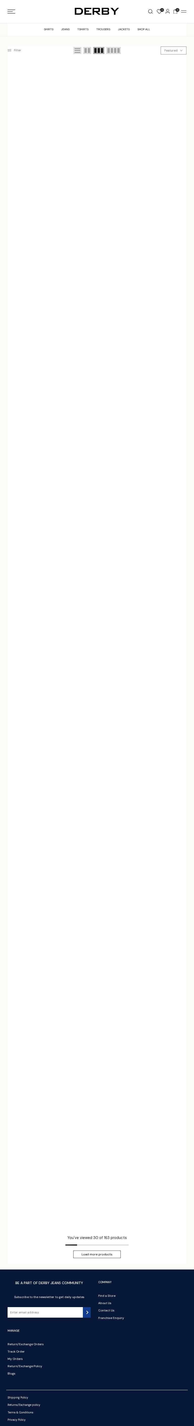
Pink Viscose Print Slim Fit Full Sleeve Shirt (32, 1210)
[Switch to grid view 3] (98, 50)
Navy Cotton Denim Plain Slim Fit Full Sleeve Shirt (33, 270)
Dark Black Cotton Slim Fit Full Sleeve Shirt (33, 1093)
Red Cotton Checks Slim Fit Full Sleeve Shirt (153, 505)
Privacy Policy (17, 1419)
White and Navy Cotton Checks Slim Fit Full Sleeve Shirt (97, 622)
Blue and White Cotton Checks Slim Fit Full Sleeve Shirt (36, 622)
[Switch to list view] (77, 50)
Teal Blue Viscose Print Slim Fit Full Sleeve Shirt (156, 975)
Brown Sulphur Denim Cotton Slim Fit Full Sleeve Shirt (35, 740)
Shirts (48, 29)
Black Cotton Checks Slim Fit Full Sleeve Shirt (35, 387)
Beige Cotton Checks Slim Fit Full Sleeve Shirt (155, 270)
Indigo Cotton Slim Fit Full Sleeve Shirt (155, 1093)
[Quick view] (64, 105)
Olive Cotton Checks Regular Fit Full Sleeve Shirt (34, 152)
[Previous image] (13, 104)
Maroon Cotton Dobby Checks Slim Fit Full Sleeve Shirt (156, 858)
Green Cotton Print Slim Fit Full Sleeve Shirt (94, 1093)
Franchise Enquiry (111, 1318)
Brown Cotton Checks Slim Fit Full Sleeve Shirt (96, 387)
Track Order (16, 1352)
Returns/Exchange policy (24, 1405)
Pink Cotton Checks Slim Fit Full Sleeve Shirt (93, 505)
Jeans (65, 29)
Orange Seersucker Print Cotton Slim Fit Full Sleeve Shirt (35, 858)
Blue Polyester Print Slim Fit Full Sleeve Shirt (154, 1210)
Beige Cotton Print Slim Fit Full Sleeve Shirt (33, 975)
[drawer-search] (150, 11)
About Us (104, 1303)
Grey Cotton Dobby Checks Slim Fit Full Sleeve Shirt (96, 858)
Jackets (124, 29)
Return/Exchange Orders (26, 1344)
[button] (63, 68)
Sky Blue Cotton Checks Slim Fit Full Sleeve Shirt (153, 387)
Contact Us (106, 1310)
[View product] (103, 137)
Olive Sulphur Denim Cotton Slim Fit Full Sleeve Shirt (96, 740)
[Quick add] (42, 137)
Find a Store (106, 1296)
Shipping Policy (18, 1397)
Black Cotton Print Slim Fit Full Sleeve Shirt (93, 975)
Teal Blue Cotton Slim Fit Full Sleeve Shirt (92, 270)
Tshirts (82, 29)
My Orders (15, 1359)
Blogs (11, 1373)
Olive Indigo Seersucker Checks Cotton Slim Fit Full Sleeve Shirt (154, 622)
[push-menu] (11, 12)
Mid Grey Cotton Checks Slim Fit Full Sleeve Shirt (34, 505)
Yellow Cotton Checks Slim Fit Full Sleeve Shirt (156, 152)
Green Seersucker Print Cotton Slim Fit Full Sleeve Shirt (154, 740)
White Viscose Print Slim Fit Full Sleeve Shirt (93, 1210)
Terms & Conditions (20, 1412)
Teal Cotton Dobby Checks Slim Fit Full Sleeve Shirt (96, 152)
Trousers (103, 29)
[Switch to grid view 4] (113, 50)
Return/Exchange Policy (25, 1366)
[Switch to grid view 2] (87, 50)
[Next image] (60, 104)
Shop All (143, 29)
